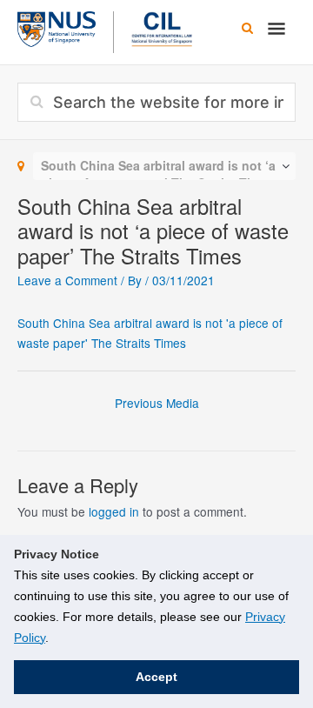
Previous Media (157, 402)
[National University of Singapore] (56, 27)
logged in (114, 511)
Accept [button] (156, 677)
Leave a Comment (67, 280)
